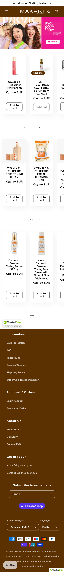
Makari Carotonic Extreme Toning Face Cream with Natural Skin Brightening (41, 269)
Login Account (15, 401)
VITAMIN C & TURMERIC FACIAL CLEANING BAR (41, 174)
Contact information (41, 561)
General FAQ (14, 444)
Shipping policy (51, 556)
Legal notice (22, 561)
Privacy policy (14, 556)
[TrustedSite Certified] (12, 324)
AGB (9, 350)
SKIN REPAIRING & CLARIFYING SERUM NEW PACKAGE (41, 87)
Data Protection (16, 343)
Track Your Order (16, 408)
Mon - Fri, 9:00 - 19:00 (19, 465)
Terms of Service (16, 365)
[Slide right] (39, 127)
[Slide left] (24, 127)
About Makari (14, 429)
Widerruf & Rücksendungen (23, 380)
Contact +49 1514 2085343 (22, 473)
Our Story (12, 437)
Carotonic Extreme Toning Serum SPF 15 (14, 265)
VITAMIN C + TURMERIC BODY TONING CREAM (14, 172)
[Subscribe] (51, 494)
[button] (6, 11)
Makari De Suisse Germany (28, 551)
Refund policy (51, 551)
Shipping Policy (16, 372)
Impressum (13, 357)
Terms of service (33, 556)
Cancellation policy (33, 566)
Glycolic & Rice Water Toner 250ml (14, 84)
